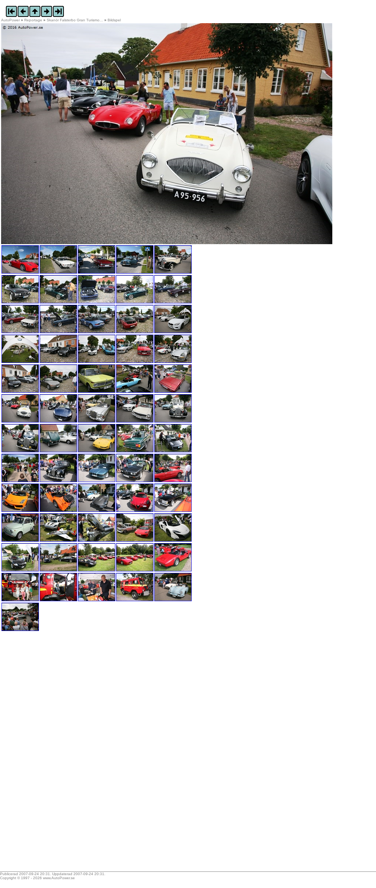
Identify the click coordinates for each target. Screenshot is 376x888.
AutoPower (10, 20)
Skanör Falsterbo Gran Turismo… (75, 20)
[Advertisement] (47, 753)
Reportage (33, 20)
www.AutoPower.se (59, 878)
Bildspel (114, 20)
